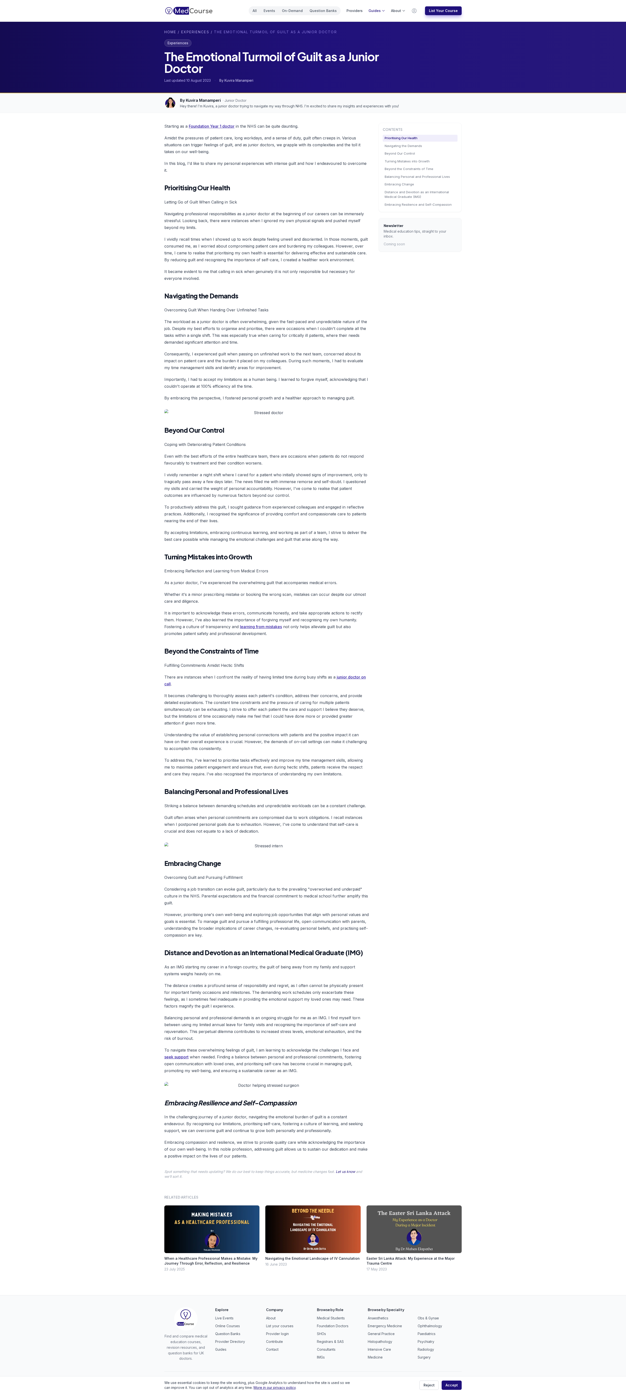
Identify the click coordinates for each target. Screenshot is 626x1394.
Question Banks (323, 11)
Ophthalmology (430, 1326)
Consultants (326, 1349)
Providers (355, 11)
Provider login (277, 1334)
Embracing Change (399, 184)
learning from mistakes (261, 626)
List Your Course (443, 11)
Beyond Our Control (400, 153)
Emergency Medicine (385, 1326)
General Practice (381, 1334)
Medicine (375, 1357)
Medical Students (331, 1318)
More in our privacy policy (275, 1387)
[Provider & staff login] (414, 11)
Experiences (195, 32)
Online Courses (227, 1326)
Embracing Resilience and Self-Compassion (418, 204)
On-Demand (292, 11)
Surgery (424, 1357)
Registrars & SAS (330, 1341)
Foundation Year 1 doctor (212, 126)
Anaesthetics (378, 1318)
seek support (176, 1056)
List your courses (279, 1326)
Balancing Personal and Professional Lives (417, 177)
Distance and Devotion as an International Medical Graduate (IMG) (417, 194)
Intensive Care (379, 1349)
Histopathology (380, 1341)
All (255, 11)
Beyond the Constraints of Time (409, 169)
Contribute (274, 1341)
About (396, 11)
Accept (452, 1385)
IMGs (321, 1357)
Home (170, 32)
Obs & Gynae (428, 1318)
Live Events (224, 1318)
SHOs (321, 1334)
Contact (272, 1349)
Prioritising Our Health (401, 138)
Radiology (426, 1349)
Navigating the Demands (403, 146)
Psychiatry (426, 1341)
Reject (429, 1385)
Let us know (345, 1171)
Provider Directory (230, 1341)
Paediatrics (427, 1334)
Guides (375, 11)
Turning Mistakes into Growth (407, 161)
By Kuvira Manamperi (200, 100)
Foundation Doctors (332, 1326)
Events (269, 11)
